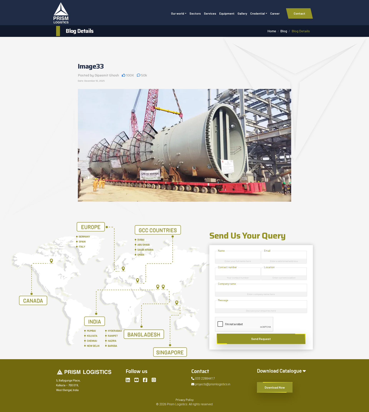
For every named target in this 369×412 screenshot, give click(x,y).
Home (272, 31)
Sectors (195, 13)
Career (275, 13)
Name (221, 250)
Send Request (261, 339)
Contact (299, 13)
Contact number (227, 267)
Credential (257, 13)
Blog (283, 31)
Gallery (242, 13)
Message (223, 300)
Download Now (275, 387)
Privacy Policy (184, 399)
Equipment (226, 13)
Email (267, 250)
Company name (227, 283)
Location (269, 267)
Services (210, 13)
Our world (177, 13)
